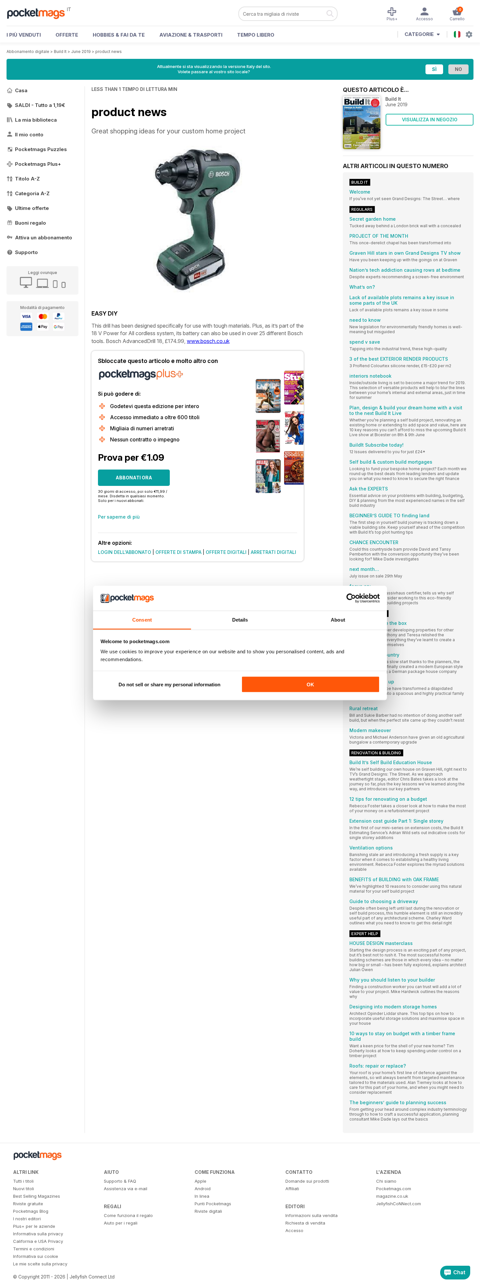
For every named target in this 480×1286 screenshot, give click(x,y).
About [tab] (338, 620)
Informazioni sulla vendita (311, 1215)
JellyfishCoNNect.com (398, 1203)
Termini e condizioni (33, 1248)
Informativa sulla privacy (38, 1233)
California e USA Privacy (38, 1241)
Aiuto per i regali (120, 1223)
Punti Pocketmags (213, 1203)
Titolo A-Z (27, 179)
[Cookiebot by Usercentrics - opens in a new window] (351, 598)
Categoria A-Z (32, 193)
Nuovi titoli (23, 1188)
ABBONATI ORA (134, 477)
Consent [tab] (142, 620)
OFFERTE (67, 35)
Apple (200, 1181)
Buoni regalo (30, 223)
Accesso (294, 1230)
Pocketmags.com (393, 1188)
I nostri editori (27, 1218)
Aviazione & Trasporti (190, 35)
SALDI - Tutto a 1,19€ (40, 105)
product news (108, 51)
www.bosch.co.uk (208, 341)
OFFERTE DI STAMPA (178, 552)
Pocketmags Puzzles (41, 149)
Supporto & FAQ (120, 1181)
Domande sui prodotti (307, 1181)
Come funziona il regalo (128, 1215)
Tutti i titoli (23, 1181)
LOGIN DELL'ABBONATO (124, 552)
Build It (60, 51)
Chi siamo (386, 1181)
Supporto (26, 252)
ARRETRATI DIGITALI (273, 552)
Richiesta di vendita (305, 1223)
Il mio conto (29, 134)
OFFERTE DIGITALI (226, 552)
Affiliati (292, 1188)
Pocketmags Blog (30, 1211)
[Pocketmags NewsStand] (39, 13)
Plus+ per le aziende (34, 1226)
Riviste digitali (208, 1211)
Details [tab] (240, 620)
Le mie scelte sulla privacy (40, 1263)
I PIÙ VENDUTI (24, 35)
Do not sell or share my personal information (169, 684)
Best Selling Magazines (36, 1196)
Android (203, 1188)
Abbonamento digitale (28, 51)
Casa (21, 90)
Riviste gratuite (28, 1203)
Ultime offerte (32, 208)
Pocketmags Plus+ (38, 164)
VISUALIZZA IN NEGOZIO (429, 119)
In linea (202, 1196)
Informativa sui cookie (35, 1256)
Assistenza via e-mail (125, 1188)
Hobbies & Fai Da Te (119, 35)
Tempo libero (255, 35)
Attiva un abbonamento (43, 237)
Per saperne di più (119, 517)
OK (310, 684)
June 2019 (81, 51)
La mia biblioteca (36, 120)
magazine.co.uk (392, 1196)
